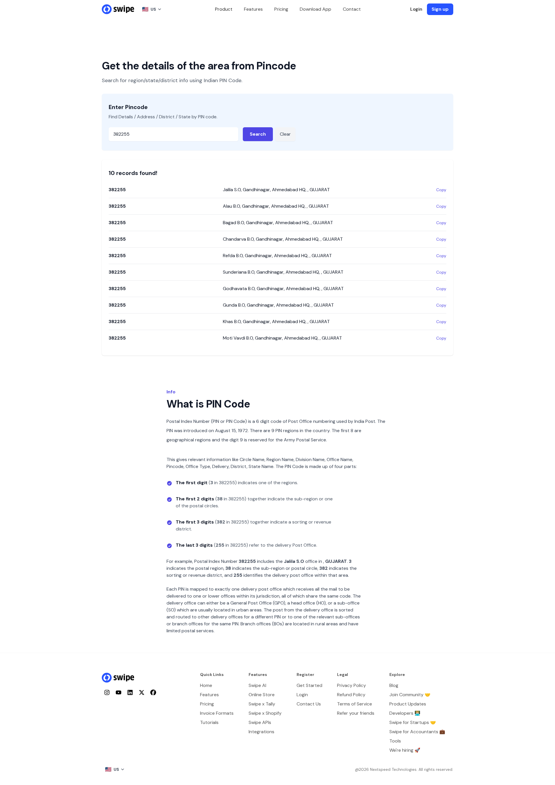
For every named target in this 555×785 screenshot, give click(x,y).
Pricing (281, 9)
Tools (395, 741)
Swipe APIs (260, 722)
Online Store (262, 695)
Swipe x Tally (262, 704)
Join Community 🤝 (409, 695)
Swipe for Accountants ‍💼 (417, 732)
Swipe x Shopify (265, 713)
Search (258, 134)
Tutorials (209, 722)
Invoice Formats (217, 713)
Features (253, 9)
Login (416, 9)
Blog (393, 685)
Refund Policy (351, 695)
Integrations (261, 732)
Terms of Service (354, 704)
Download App (315, 9)
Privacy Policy (351, 685)
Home (206, 685)
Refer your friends (355, 713)
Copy (441, 189)
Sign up (440, 9)
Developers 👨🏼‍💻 (404, 713)
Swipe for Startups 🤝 (412, 722)
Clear (285, 134)
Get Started (309, 685)
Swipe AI (257, 685)
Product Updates (407, 704)
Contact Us (309, 704)
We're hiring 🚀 (404, 750)
